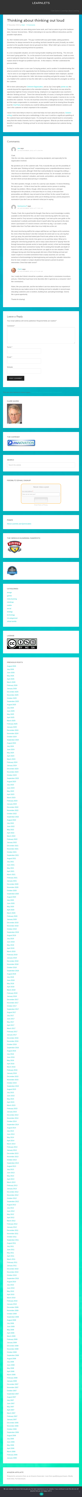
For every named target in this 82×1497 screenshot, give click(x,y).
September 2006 (13, 1432)
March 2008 (11, 1374)
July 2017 (10, 1015)
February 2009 (12, 1339)
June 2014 (10, 1134)
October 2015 (12, 1083)
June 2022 (10, 826)
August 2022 (11, 820)
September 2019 (13, 932)
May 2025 (10, 714)
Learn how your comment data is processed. (46, 392)
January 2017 (12, 1035)
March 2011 (11, 1259)
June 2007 (10, 1403)
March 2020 (11, 913)
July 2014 (10, 1131)
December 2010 (12, 1269)
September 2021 (13, 855)
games (9, 596)
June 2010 (10, 1288)
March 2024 (11, 759)
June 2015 (10, 1096)
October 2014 (12, 1121)
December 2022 (12, 807)
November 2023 (12, 772)
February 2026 (12, 685)
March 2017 (11, 1028)
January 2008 (12, 1381)
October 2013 (12, 1160)
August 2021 (11, 858)
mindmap (10, 602)
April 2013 (10, 1179)
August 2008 (11, 1358)
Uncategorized (12, 618)
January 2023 (12, 804)
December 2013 (12, 1153)
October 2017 (12, 1006)
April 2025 (10, 717)
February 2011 (12, 1262)
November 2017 (12, 1003)
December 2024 (12, 730)
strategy (10, 612)
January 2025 (12, 727)
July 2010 (10, 1285)
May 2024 (10, 753)
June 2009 (10, 1326)
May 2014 (10, 1137)
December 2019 (12, 922)
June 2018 (10, 980)
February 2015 (12, 1108)
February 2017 (12, 1031)
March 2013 (11, 1182)
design (9, 592)
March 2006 (11, 1451)
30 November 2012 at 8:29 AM (30, 271)
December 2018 (12, 961)
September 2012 (13, 1201)
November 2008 (12, 1349)
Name (9, 347)
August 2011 (11, 1243)
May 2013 (10, 1176)
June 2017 (10, 1019)
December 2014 (12, 1115)
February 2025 (12, 724)
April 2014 (10, 1140)
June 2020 (10, 903)
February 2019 (12, 955)
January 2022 (12, 842)
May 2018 (10, 983)
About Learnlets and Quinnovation (19, 524)
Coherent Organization (35, 87)
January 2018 (12, 996)
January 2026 (12, 688)
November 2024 (12, 733)
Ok (41, 1494)
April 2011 (10, 1256)
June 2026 (10, 672)
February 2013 (12, 1185)
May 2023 (10, 791)
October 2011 (11, 1237)
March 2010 (11, 1298)
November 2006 (12, 1426)
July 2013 (10, 1169)
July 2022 (10, 823)
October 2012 (12, 1198)
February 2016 (12, 1070)
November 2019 (12, 926)
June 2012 (10, 1211)
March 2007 (11, 1413)
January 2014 (12, 1150)
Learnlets (41, 3)
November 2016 (12, 1041)
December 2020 (12, 884)
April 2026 (10, 679)
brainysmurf (22, 206)
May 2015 (10, 1099)
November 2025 (12, 695)
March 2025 (11, 721)
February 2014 (12, 1147)
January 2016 (12, 1073)
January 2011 (12, 1265)
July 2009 (10, 1323)
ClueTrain (16, 105)
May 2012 (10, 1214)
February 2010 (12, 1301)
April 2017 (10, 1025)
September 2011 (13, 1240)
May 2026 (10, 676)
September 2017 (13, 1009)
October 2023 (12, 775)
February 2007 (12, 1416)
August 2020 (11, 897)
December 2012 (12, 1192)
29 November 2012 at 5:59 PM (30, 150)
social (9, 608)
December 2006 (12, 1423)
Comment (11, 326)
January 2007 (12, 1419)
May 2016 (10, 1060)
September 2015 (13, 1086)
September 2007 (13, 1394)
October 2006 (12, 1429)
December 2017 (12, 999)
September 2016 (13, 1047)
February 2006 (12, 1455)
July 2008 (10, 1362)
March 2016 (11, 1067)
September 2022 (13, 817)
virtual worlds (11, 621)
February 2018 (12, 993)
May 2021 (10, 868)
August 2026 (11, 666)
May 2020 (10, 906)
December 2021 (12, 846)
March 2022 (11, 836)
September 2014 (13, 1124)
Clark (20, 269)
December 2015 (12, 1076)
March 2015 (11, 1105)
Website (10, 367)
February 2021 (12, 878)
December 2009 (12, 1307)
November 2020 (12, 887)
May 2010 (10, 1291)
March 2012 (11, 1221)
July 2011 (10, 1246)
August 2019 (11, 935)
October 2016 (12, 1044)
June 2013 (10, 1173)
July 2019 (10, 938)
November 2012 (12, 1195)
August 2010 (11, 1282)
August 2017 (11, 1012)
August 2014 (11, 1128)
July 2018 (10, 977)
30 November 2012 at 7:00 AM (30, 208)
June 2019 (10, 942)
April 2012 (10, 1217)
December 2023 (12, 769)
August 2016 (11, 1051)
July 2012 (10, 1208)
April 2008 (10, 1371)
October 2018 (12, 967)
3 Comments (31, 25)
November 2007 (12, 1387)
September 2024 (13, 740)
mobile (9, 605)
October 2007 (12, 1391)
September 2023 (13, 778)
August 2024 (11, 743)
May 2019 (10, 945)
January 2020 (12, 919)
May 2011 (10, 1253)
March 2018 (11, 990)
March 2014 (11, 1144)
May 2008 (10, 1368)
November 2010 (12, 1272)
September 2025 (13, 701)
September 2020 (13, 894)
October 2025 (12, 698)
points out (64, 87)
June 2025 (10, 711)
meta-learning (12, 599)
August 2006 (11, 1435)
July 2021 (10, 862)
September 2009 (13, 1317)
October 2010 (12, 1275)
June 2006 (10, 1442)
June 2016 (10, 1057)
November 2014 (12, 1118)
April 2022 (10, 833)
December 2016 (12, 1038)
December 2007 (12, 1384)
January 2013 (12, 1189)
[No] (79, 1492)
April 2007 (10, 1410)
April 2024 (10, 756)
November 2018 (12, 964)
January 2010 (12, 1304)
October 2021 (12, 852)
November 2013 (12, 1156)
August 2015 (11, 1089)
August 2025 (11, 704)
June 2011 (10, 1249)
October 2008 (12, 1352)
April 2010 (10, 1294)
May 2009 (10, 1330)
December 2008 (12, 1346)
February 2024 (12, 762)
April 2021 (10, 871)
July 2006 (10, 1439)
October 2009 (12, 1314)
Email (9, 357)
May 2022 (10, 829)
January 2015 (12, 1112)
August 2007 (11, 1397)
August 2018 (11, 974)
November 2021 (12, 849)
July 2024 (10, 746)
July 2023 (10, 785)
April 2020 (10, 910)
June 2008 (10, 1365)
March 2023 (11, 797)
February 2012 (12, 1224)
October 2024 (12, 737)
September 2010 (13, 1278)
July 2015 (10, 1092)
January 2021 (12, 881)
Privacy (45, 505)
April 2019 (10, 948)
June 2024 (10, 749)
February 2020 (12, 916)
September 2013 (13, 1163)
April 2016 (10, 1064)
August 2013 (11, 1166)
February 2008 (12, 1378)
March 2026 (11, 682)
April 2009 (10, 1333)
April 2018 (10, 987)
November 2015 (12, 1080)
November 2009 (12, 1310)
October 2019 (12, 929)
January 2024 (12, 765)
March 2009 (11, 1336)
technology (11, 615)
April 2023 (10, 794)
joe (19, 148)
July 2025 (10, 708)
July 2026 (10, 669)
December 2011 (12, 1230)
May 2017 (10, 1022)
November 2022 (12, 810)
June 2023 (10, 788)
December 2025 (12, 692)
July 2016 (10, 1054)
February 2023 (12, 801)
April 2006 (10, 1448)
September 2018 (13, 971)
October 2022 (12, 813)
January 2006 (12, 1458)
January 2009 (12, 1342)
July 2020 (10, 900)
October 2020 (12, 890)
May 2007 (10, 1407)
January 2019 (12, 958)
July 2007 (10, 1400)
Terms (40, 505)
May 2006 (10, 1445)
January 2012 (12, 1227)
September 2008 (13, 1355)
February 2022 (12, 839)
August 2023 (11, 781)
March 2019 (11, 951)
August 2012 (11, 1205)
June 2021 (10, 865)
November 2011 (12, 1233)
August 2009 (11, 1320)
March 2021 (11, 874)
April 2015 (10, 1102)
